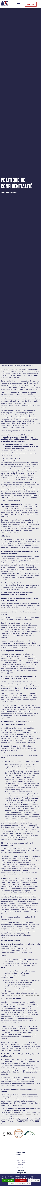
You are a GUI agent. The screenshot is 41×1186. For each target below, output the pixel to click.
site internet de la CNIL (28, 1115)
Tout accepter (8, 1180)
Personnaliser (34, 1180)
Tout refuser (21, 1180)
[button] (18, 4)
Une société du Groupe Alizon (32, 1140)
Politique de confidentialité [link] (19, 1183)
